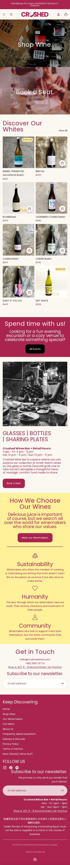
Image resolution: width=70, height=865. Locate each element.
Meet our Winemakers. (35, 537)
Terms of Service (13, 749)
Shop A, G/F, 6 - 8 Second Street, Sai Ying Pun (35, 667)
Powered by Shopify (47, 844)
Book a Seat (14, 483)
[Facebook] (35, 860)
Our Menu (8, 724)
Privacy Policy (11, 744)
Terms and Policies (35, 851)
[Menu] (4, 14)
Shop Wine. (35, 44)
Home (6, 709)
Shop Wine (9, 714)
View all (63, 130)
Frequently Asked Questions (19, 734)
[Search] (11, 14)
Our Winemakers (13, 719)
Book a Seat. (35, 92)
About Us (8, 729)
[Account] (58, 14)
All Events (35, 349)
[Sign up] (62, 683)
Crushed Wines (29, 844)
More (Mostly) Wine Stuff (18, 754)
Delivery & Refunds (14, 739)
